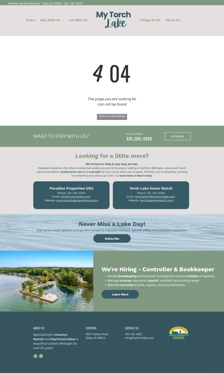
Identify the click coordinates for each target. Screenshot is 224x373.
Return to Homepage (112, 116)
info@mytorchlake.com (75, 196)
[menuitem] (30, 20)
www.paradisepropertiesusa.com (77, 200)
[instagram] (41, 356)
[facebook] (35, 356)
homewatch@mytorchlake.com (155, 196)
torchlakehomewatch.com (156, 200)
